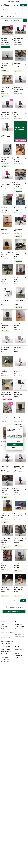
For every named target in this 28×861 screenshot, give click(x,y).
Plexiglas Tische (18, 655)
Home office (14, 13)
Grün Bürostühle (5, 659)
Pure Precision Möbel (6, 643)
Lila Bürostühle (4, 664)
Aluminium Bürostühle (6, 653)
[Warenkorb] (14, 5)
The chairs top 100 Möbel (7, 641)
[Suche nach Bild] (22, 9)
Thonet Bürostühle (19, 626)
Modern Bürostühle (19, 639)
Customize (14, 447)
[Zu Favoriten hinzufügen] (12, 39)
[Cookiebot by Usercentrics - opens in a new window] (19, 426)
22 (18, 601)
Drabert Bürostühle (19, 628)
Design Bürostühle (19, 634)
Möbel (7, 13)
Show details (19, 441)
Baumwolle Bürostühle (6, 651)
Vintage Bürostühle (19, 636)
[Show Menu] (26, 9)
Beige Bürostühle (5, 661)
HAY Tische (17, 653)
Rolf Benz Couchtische (20, 660)
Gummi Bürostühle (5, 649)
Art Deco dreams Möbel (6, 628)
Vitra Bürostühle (18, 624)
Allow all (14, 444)
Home (2, 13)
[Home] (6, 5)
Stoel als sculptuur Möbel (7, 635)
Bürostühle (21, 13)
